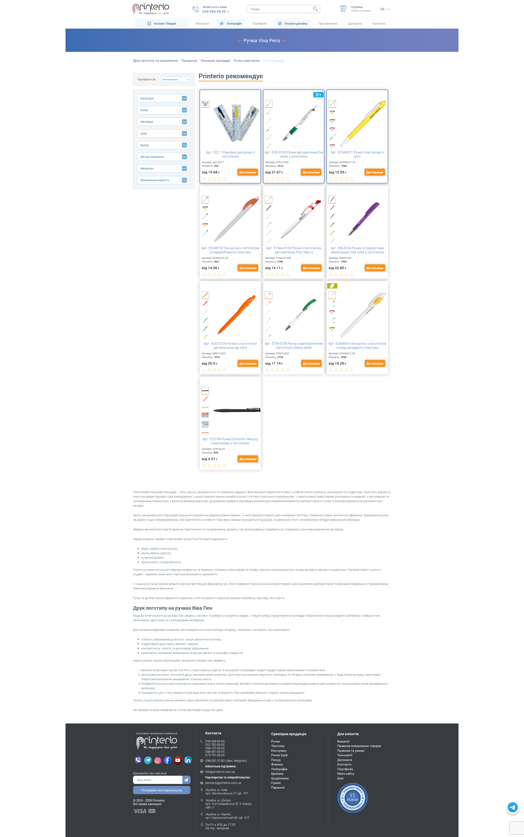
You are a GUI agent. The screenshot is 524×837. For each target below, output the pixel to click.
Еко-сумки (278, 750)
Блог (340, 778)
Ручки (275, 741)
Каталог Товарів (165, 23)
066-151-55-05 (215, 748)
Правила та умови (350, 750)
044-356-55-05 (214, 11)
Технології (202, 23)
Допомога (355, 23)
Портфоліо (260, 23)
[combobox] (175, 79)
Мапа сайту (345, 773)
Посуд (275, 760)
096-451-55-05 (215, 751)
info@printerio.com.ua (220, 772)
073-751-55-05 (215, 755)
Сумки (276, 783)
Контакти (379, 23)
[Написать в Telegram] (513, 808)
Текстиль (278, 746)
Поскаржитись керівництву (161, 790)
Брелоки (277, 773)
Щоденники (280, 778)
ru (388, 9)
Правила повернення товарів (359, 746)
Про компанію (327, 23)
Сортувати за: (146, 79)
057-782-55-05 (215, 745)
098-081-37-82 (215, 761)
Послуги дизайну (296, 23)
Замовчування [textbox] (169, 79)
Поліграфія (234, 23)
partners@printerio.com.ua (223, 783)
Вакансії (343, 741)
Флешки (277, 764)
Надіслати (186, 780)
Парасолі (278, 787)
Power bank (279, 755)
